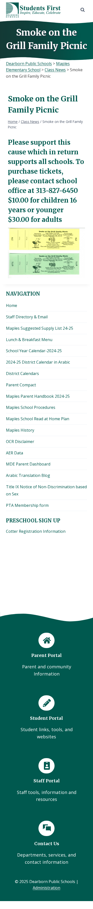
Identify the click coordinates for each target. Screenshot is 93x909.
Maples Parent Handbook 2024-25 (38, 396)
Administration (46, 887)
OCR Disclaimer (20, 441)
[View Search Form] (82, 9)
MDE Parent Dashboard (28, 464)
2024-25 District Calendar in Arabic (38, 362)
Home (11, 305)
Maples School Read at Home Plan (37, 418)
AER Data (14, 453)
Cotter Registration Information (35, 531)
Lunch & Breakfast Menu (29, 339)
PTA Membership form (27, 505)
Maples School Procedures (30, 407)
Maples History (20, 430)
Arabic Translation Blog (28, 475)
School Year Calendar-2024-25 (34, 350)
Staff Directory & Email (27, 317)
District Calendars (22, 373)
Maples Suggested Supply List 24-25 (39, 328)
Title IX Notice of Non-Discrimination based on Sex (46, 490)
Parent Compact (21, 385)
